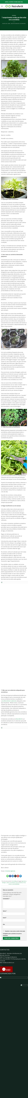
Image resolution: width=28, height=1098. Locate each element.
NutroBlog (14, 15)
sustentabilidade (15, 884)
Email (4, 917)
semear (10, 884)
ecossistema (12, 882)
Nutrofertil (19, 719)
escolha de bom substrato (9, 701)
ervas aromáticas (19, 882)
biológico (4, 882)
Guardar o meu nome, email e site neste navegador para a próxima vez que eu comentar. (14, 933)
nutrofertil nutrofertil (20, 23)
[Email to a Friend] (15, 876)
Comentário (6, 898)
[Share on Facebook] (10, 876)
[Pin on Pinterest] (18, 876)
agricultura (24, 881)
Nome (5, 911)
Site (4, 924)
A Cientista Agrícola (9, 871)
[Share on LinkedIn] (20, 876)
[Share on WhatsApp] (7, 876)
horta (24, 882)
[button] (2, 6)
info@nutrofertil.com (8, 962)
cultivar (8, 882)
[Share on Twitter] (12, 876)
